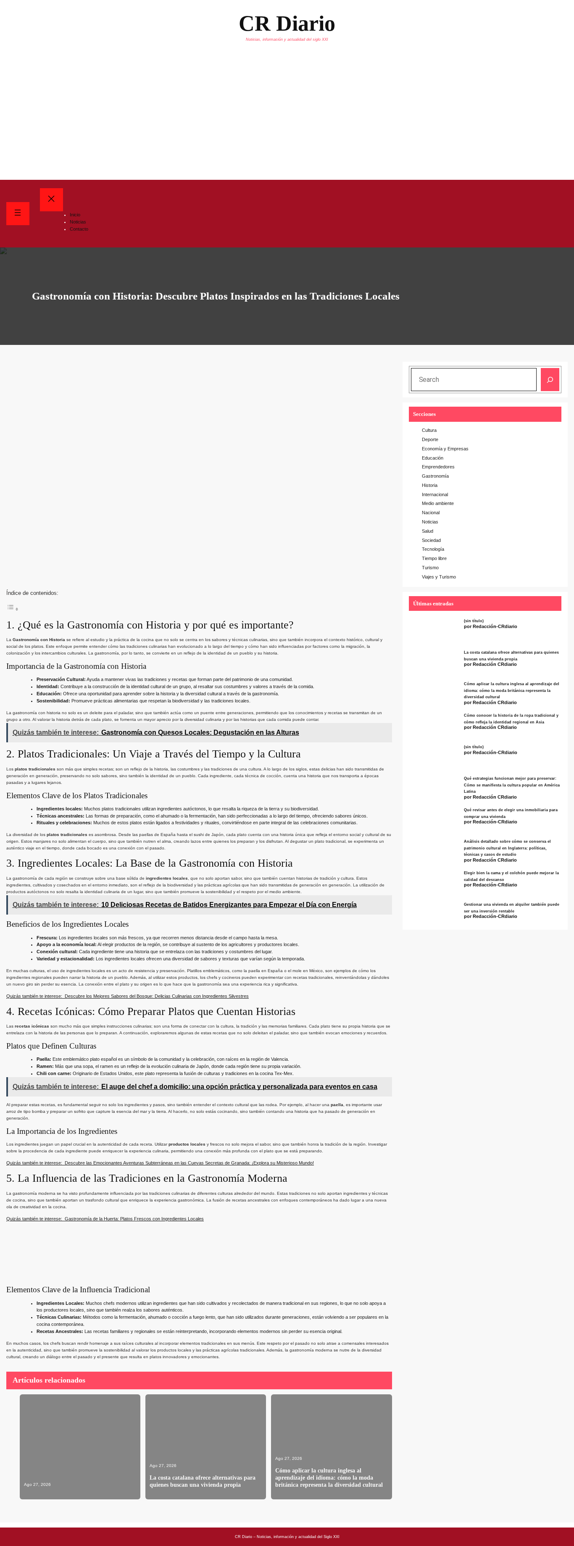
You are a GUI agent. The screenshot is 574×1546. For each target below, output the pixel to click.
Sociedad (431, 540)
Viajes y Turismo (439, 576)
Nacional (431, 512)
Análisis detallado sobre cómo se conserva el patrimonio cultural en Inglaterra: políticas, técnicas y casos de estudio (507, 848)
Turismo (430, 567)
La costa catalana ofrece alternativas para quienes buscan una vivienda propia (202, 1481)
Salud (427, 531)
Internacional (435, 494)
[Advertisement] (287, 117)
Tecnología (433, 549)
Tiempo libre (434, 558)
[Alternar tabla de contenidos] (12, 608)
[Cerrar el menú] (51, 199)
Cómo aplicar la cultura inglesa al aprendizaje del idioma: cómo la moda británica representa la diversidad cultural (329, 1477)
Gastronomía (435, 476)
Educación (432, 457)
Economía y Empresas (445, 448)
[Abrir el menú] (17, 213)
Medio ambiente (438, 503)
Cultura (429, 430)
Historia (429, 485)
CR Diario (287, 23)
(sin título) (474, 621)
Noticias (430, 521)
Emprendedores (438, 466)
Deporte (430, 439)
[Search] (550, 379)
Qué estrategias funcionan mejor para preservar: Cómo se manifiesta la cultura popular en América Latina (512, 785)
